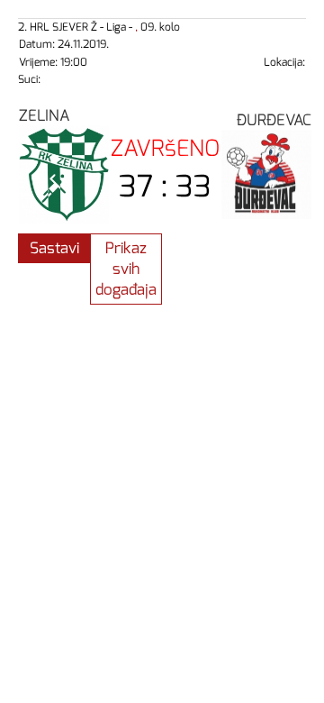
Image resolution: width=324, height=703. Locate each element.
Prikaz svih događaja (126, 269)
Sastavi (54, 248)
